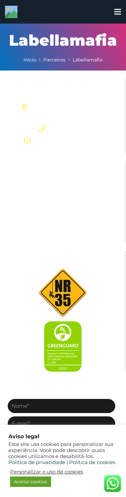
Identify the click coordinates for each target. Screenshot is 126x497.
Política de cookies (92, 462)
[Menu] (117, 11)
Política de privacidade (36, 462)
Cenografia (63, 220)
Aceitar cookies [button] (30, 481)
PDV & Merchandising (63, 193)
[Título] (11, 12)
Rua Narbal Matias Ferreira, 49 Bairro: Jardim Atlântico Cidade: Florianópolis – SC (70, 107)
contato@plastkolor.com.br (70, 140)
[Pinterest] (62, 151)
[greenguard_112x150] (63, 346)
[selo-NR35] (63, 292)
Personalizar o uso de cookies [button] (46, 472)
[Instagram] (51, 151)
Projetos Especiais (63, 207)
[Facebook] (40, 151)
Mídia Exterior (63, 180)
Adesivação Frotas (63, 233)
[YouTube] (84, 151)
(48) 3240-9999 (70, 128)
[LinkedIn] (73, 151)
